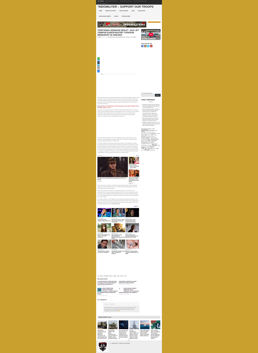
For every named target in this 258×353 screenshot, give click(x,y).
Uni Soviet (152, 150)
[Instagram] (145, 46)
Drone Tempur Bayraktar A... (111, 1)
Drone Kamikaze (144, 133)
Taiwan (147, 146)
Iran (149, 134)
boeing (156, 130)
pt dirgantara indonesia (145, 143)
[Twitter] (148, 46)
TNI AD (151, 146)
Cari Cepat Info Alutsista (146, 93)
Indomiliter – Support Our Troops (121, 343)
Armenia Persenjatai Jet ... (103, 3)
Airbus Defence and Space (146, 128)
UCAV (142, 150)
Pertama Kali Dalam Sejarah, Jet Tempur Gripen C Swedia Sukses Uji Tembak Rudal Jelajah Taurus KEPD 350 (151, 110)
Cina (143, 131)
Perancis (153, 140)
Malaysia (143, 140)
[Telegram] (118, 65)
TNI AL (144, 148)
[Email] (118, 69)
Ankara (101, 275)
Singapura (143, 146)
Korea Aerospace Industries (150, 136)
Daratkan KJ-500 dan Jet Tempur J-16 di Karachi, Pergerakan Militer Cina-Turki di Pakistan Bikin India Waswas (151, 124)
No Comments (133, 37)
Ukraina (146, 150)
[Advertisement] (118, 48)
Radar (116, 16)
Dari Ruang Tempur (105, 16)
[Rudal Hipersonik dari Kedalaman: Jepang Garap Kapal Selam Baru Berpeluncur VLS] (145, 324)
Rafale (156, 143)
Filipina (158, 133)
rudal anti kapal (144, 145)
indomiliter (99, 37)
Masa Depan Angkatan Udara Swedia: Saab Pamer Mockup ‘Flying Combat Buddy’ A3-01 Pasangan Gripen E (150, 119)
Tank (133, 10)
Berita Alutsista (111, 10)
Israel (151, 135)
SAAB (158, 145)
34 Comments (121, 284)
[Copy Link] (118, 67)
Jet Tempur (127, 37)
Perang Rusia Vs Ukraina (147, 142)
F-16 (148, 133)
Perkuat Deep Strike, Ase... (126, 1)
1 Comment (99, 285)
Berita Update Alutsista (120, 37)
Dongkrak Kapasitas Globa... (140, 1)
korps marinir (153, 138)
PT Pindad (152, 143)
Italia (118, 275)
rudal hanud (149, 145)
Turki (125, 275)
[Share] (118, 71)
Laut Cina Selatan (145, 139)
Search (157, 95)
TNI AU (150, 148)
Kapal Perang (123, 10)
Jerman (121, 275)
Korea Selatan (145, 137)
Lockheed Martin (154, 139)
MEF (149, 140)
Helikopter (141, 10)
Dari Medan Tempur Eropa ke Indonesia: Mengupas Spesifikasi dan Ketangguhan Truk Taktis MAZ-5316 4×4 (151, 106)
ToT (154, 148)
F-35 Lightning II (153, 133)
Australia (151, 130)
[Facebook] (118, 60)
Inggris (114, 275)
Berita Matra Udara (111, 37)
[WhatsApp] (118, 58)
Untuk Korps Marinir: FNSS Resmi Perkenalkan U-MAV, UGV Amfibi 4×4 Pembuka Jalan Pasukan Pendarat (150, 115)
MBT (146, 140)
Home (100, 10)
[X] (118, 63)
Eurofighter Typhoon (108, 275)
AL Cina (153, 128)
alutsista (144, 130)
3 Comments (99, 295)
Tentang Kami (126, 16)
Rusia (154, 145)
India (142, 135)
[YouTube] (151, 46)
